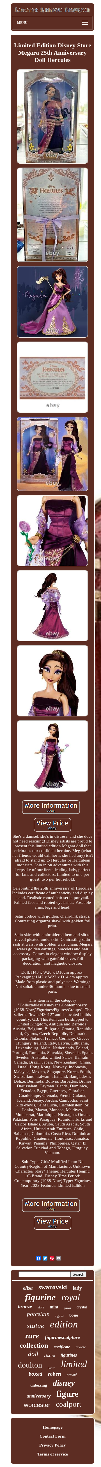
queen (67, 1308)
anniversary (39, 1396)
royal (70, 1297)
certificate (62, 1347)
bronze (25, 1306)
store (41, 1307)
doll (33, 1353)
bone (73, 1315)
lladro (51, 1367)
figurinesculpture (62, 1337)
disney (64, 1382)
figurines (69, 1355)
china (49, 1356)
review (80, 1347)
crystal (82, 1307)
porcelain (38, 1314)
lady (77, 1288)
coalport (68, 1404)
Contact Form (53, 1436)
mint (54, 1306)
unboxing (38, 1385)
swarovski (52, 1287)
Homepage (53, 1427)
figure (67, 1394)
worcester (37, 1404)
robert (54, 1374)
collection (34, 1345)
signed (59, 1316)
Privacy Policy (52, 1445)
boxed (35, 1374)
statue (35, 1326)
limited (74, 1364)
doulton (30, 1365)
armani (72, 1375)
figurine (40, 1297)
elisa (28, 1288)
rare (32, 1335)
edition (64, 1324)
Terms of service (52, 1454)
